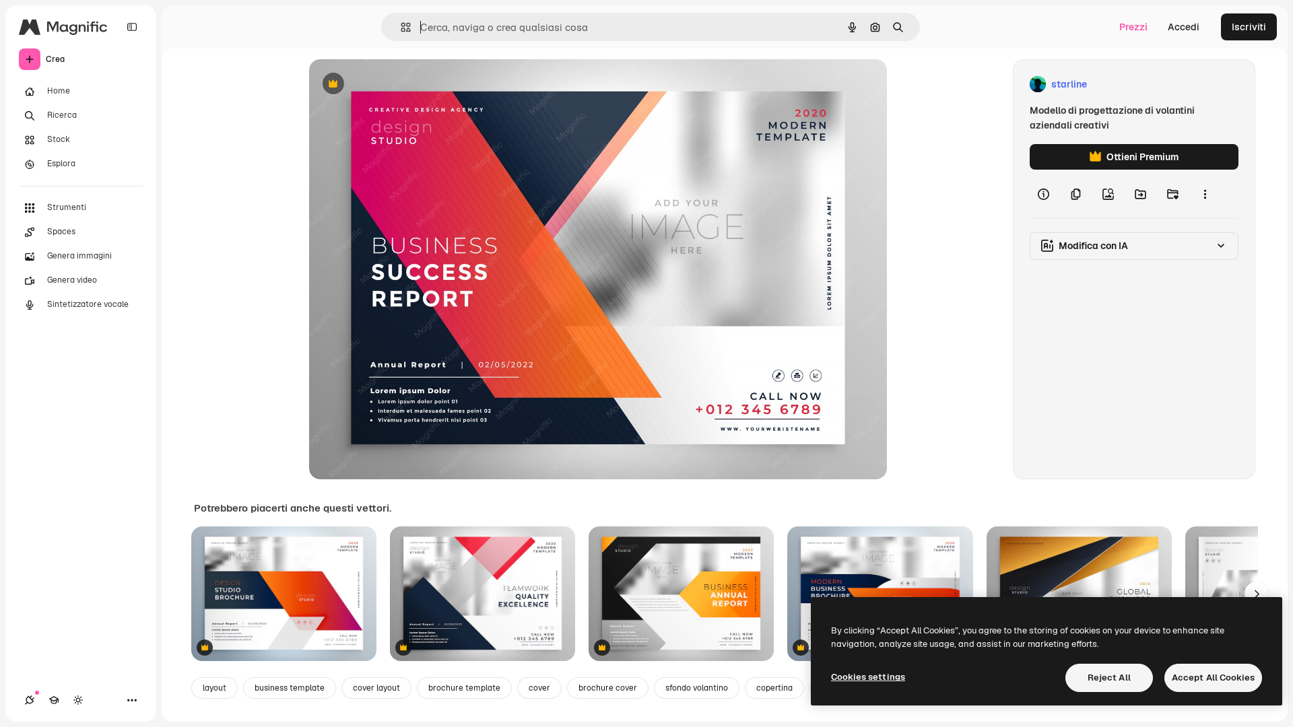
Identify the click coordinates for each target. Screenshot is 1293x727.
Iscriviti (1249, 27)
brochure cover (607, 688)
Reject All (1109, 677)
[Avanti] (1257, 593)
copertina (774, 688)
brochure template (464, 688)
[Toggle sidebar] (132, 27)
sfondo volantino (696, 688)
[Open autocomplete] (400, 27)
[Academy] (54, 700)
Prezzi (1133, 27)
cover (539, 688)
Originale (398, 84)
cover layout (376, 688)
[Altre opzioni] (1204, 193)
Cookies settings (868, 677)
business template (290, 688)
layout (214, 688)
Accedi (1183, 27)
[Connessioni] (29, 700)
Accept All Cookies (1213, 677)
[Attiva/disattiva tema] (78, 700)
